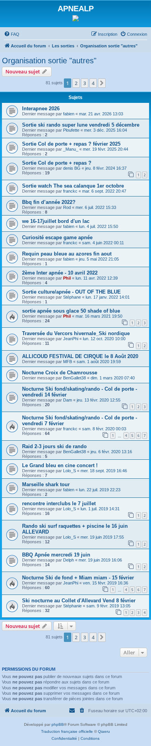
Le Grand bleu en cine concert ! (60, 465)
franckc (70, 191)
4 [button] (93, 83)
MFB (67, 361)
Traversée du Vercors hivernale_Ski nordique (76, 333)
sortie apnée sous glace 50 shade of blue (71, 311)
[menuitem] (11, 34)
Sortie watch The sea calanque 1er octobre (73, 186)
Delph (68, 560)
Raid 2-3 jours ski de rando (54, 446)
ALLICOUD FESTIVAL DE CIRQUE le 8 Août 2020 (80, 356)
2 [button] (76, 83)
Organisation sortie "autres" (49, 60)
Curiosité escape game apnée (57, 237)
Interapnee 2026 (41, 108)
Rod (67, 207)
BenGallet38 (74, 378)
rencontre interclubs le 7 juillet (59, 503)
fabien (68, 113)
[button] (102, 83)
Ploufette (71, 130)
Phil (67, 278)
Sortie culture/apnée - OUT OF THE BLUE (71, 292)
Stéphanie (72, 605)
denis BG (72, 168)
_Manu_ (70, 149)
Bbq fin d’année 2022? (49, 202)
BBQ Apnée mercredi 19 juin (56, 555)
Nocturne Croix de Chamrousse (59, 373)
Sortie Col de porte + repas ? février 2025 (71, 144)
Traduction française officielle (67, 731)
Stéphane (72, 297)
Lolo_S (69, 470)
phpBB (57, 724)
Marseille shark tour (46, 484)
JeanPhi (70, 338)
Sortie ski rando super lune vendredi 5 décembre (80, 125)
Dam (67, 400)
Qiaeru (104, 731)
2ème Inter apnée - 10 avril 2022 (60, 273)
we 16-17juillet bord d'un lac (55, 221)
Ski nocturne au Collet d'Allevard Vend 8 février (79, 600)
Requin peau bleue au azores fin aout (67, 254)
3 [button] (84, 83)
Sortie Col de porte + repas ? (56, 163)
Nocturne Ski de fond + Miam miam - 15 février (78, 578)
